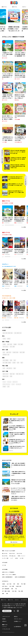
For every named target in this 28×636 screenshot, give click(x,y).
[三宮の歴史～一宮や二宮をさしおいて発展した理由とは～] (19, 269)
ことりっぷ (4, 626)
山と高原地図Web (17, 626)
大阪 (14, 360)
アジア (3, 254)
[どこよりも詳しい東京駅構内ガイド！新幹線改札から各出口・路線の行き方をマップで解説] (14, 427)
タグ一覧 (4, 565)
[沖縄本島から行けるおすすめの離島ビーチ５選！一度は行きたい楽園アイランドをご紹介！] (14, 434)
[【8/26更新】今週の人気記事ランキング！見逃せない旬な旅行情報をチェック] (7, 206)
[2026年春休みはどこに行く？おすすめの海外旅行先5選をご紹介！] (7, 238)
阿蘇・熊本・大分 (19, 373)
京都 (11, 360)
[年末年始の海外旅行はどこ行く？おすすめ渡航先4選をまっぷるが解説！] (19, 238)
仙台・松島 (9, 583)
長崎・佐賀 (12, 373)
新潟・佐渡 (9, 344)
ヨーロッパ (18, 384)
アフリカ (9, 381)
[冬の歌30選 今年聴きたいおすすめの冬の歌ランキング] (19, 301)
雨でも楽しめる (12, 555)
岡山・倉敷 (21, 591)
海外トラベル (14, 6)
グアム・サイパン (6, 384)
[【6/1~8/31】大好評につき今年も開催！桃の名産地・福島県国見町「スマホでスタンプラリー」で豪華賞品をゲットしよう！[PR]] (20, 49)
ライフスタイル (24, 599)
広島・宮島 (14, 591)
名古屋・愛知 (15, 352)
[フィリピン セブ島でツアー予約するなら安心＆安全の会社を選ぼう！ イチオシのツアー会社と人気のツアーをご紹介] (7, 70)
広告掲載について (17, 621)
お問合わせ (4, 621)
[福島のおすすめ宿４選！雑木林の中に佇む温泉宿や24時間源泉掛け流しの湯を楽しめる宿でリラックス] (19, 206)
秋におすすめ (19, 553)
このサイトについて (6, 616)
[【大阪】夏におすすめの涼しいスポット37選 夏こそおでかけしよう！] (14, 448)
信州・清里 (12, 346)
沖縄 (11, 376)
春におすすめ (4, 553)
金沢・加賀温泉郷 (5, 588)
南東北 (15, 222)
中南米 (4, 386)
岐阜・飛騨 (22, 352)
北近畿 (14, 362)
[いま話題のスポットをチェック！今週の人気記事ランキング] (7, 49)
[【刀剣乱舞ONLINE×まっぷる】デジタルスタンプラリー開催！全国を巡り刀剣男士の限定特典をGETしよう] (7, 133)
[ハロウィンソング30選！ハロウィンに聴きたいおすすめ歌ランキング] (7, 301)
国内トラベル (4, 6)
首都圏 (15, 344)
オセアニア (15, 381)
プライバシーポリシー (18, 618)
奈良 (18, 362)
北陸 (4, 352)
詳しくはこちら (14, 542)
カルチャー (24, 6)
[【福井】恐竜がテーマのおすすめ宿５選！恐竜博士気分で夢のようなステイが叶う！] (14, 421)
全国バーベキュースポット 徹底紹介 (9, 574)
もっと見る (24, 227)
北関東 (4, 344)
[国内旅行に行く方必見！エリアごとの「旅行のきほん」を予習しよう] (20, 91)
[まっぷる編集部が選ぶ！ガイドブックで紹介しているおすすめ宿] (20, 133)
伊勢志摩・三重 (6, 354)
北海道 (3, 583)
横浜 (18, 583)
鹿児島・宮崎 (5, 376)
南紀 (22, 362)
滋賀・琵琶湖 (5, 360)
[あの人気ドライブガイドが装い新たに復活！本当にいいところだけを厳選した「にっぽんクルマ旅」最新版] (20, 70)
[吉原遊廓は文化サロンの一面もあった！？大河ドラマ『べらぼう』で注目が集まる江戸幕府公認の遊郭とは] (7, 269)
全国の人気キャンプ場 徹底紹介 (8, 572)
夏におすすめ (12, 553)
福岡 (3, 593)
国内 (3, 222)
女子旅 (16, 558)
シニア (11, 558)
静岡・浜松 (9, 352)
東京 (14, 583)
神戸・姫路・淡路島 (7, 362)
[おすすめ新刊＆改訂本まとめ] (20, 112)
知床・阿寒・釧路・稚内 (7, 333)
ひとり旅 (21, 558)
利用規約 (4, 618)
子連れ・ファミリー (21, 555)
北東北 (4, 338)
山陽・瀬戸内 (9, 368)
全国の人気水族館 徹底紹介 (20, 577)
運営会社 (15, 616)
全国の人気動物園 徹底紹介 (7, 577)
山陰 (4, 368)
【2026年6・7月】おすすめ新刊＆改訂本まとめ (14, 29)
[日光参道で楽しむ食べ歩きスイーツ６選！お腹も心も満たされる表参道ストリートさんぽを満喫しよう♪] (14, 441)
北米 (8, 386)
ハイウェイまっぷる (6, 629)
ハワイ (13, 384)
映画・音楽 (4, 317)
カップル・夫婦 (5, 558)
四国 (14, 368)
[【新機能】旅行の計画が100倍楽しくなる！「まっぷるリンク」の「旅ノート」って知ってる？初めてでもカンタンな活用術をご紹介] (7, 91)
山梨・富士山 (5, 346)
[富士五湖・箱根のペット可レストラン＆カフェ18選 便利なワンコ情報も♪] (7, 112)
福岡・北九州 (5, 373)
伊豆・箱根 (20, 344)
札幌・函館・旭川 (17, 333)
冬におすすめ (4, 555)
